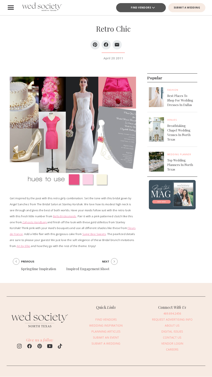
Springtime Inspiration (38, 269)
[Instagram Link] (19, 346)
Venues (172, 119)
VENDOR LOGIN (172, 343)
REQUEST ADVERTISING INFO (172, 319)
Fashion (172, 89)
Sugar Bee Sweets (94, 234)
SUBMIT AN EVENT (106, 337)
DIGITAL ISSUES (172, 331)
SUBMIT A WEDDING (187, 7)
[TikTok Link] (60, 346)
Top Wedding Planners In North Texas (180, 164)
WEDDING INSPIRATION (106, 325)
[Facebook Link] (29, 346)
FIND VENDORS (141, 7)
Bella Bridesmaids (64, 216)
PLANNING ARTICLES (105, 331)
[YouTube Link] (50, 346)
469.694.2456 (172, 313)
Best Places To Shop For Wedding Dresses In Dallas (180, 100)
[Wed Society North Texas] (42, 7)
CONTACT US (172, 337)
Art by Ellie (23, 246)
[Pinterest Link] (40, 346)
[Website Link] (40, 329)
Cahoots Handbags (35, 222)
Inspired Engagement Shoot (87, 269)
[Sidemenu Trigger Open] (11, 8)
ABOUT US (172, 325)
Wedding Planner (179, 154)
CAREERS (172, 349)
